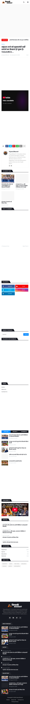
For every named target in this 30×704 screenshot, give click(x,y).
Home (3, 44)
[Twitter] (10, 146)
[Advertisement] (15, 21)
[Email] (20, 146)
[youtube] (11, 165)
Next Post (25, 246)
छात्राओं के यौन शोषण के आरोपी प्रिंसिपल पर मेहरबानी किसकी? (7, 186)
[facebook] (9, 165)
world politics (17, 566)
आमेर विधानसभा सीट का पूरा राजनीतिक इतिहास (19, 40)
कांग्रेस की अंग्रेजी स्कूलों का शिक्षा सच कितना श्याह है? (17, 448)
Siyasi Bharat (13, 152)
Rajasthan (15, 549)
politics (10, 566)
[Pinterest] (13, 146)
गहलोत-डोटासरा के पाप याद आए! (10, 542)
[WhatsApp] (17, 146)
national (15, 556)
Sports (15, 551)
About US (13, 699)
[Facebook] (6, 146)
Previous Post (5, 246)
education (15, 554)
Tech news (16, 563)
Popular (6, 431)
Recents (15, 431)
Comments (24, 431)
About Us (4, 389)
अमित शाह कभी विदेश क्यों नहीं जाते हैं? (18, 454)
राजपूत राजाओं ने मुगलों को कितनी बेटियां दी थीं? (18, 442)
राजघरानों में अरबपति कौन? (15, 461)
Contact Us (4, 391)
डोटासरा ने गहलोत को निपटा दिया (7, 202)
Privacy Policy (15, 701)
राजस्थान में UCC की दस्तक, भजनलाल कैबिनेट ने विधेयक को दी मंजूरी (22, 186)
